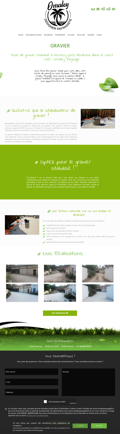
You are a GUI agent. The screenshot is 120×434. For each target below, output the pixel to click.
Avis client (71, 35)
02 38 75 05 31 (103, 9)
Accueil (20, 35)
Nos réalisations (60, 35)
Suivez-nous (81, 35)
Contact (99, 35)
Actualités (91, 35)
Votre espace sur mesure (33, 35)
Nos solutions (48, 35)
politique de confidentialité (37, 415)
